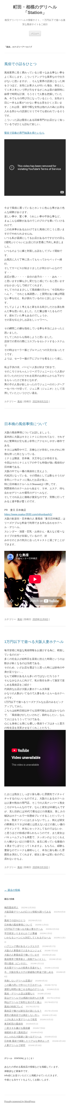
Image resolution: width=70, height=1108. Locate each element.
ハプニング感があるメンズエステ (21, 946)
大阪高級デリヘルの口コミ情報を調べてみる (27, 911)
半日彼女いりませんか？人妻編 (20, 933)
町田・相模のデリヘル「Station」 (35, 9)
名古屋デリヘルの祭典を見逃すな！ (23, 967)
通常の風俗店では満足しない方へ (21, 1015)
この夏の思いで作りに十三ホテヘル (23, 985)
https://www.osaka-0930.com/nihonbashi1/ (28, 514)
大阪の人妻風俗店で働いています (21, 955)
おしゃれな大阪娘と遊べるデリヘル (23, 1036)
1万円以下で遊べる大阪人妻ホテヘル (34, 642)
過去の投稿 (12, 890)
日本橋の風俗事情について (25, 424)
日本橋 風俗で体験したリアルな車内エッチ (26, 1041)
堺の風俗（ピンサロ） (16, 963)
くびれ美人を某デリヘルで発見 (20, 1019)
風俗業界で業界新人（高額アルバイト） (25, 959)
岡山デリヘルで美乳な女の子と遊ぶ (23, 1002)
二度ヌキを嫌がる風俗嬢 (17, 1028)
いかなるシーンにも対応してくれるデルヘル (27, 937)
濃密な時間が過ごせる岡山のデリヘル (24, 989)
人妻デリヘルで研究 (14, 1045)
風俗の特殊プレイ (13, 1006)
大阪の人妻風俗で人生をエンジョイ (23, 950)
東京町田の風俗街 (13, 1023)
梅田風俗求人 (11, 907)
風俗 (19, 401)
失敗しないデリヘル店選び (18, 980)
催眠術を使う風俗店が (16, 1032)
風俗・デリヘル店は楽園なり (19, 993)
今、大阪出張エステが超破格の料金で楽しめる (28, 972)
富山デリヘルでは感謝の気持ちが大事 (24, 998)
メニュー (35, 33)
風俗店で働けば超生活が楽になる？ (23, 1010)
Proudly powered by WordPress (19, 1101)
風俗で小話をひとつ (20, 64)
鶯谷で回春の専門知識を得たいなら (24, 132)
